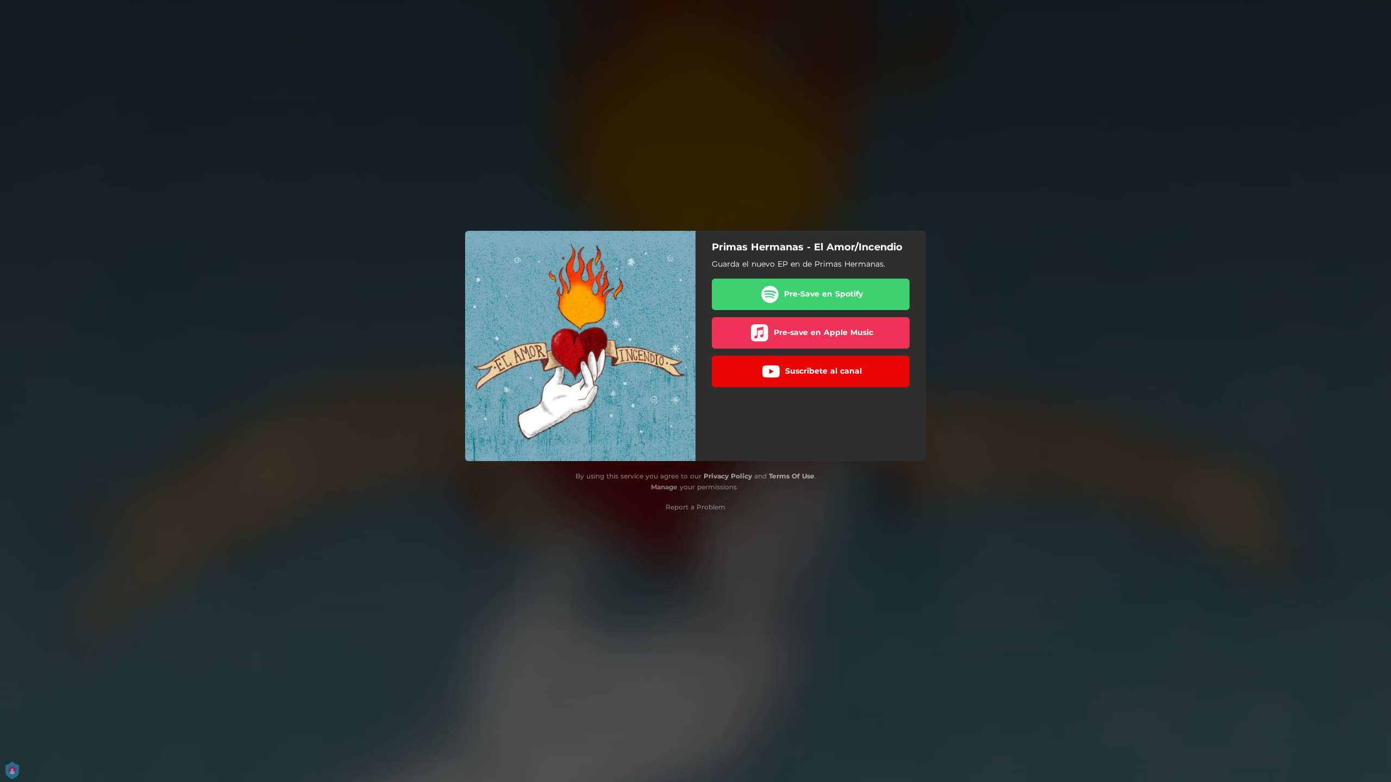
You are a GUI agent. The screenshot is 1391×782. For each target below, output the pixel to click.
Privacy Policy (728, 476)
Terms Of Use (791, 476)
